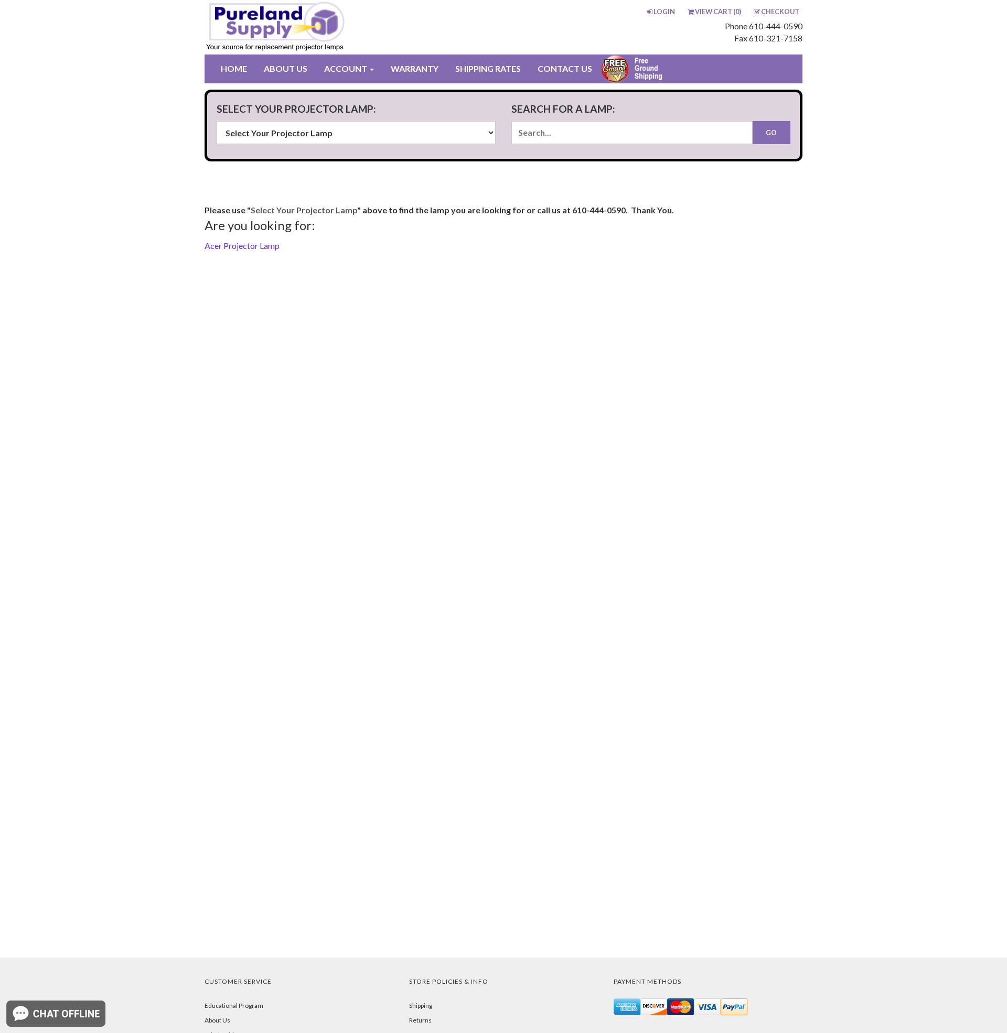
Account (346, 68)
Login (664, 11)
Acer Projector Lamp (242, 246)
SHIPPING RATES (488, 68)
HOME (234, 68)
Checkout (780, 11)
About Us (217, 1020)
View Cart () (718, 11)
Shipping (420, 1005)
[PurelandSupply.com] (325, 27)
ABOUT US (285, 68)
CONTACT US (565, 68)
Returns (420, 1020)
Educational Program (234, 1005)
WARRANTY (414, 68)
